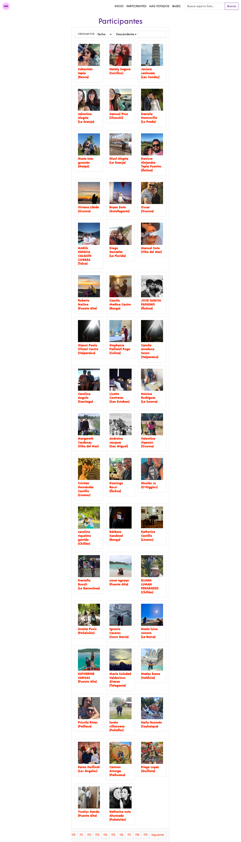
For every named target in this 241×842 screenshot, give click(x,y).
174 (105, 834)
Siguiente (157, 834)
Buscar (231, 6)
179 (145, 834)
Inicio (119, 6)
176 (121, 834)
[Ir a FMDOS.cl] (6, 6)
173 (97, 834)
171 (81, 834)
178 (137, 834)
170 (74, 834)
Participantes (136, 6)
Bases (176, 6)
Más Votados (159, 6)
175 (113, 834)
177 (129, 834)
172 (89, 834)
